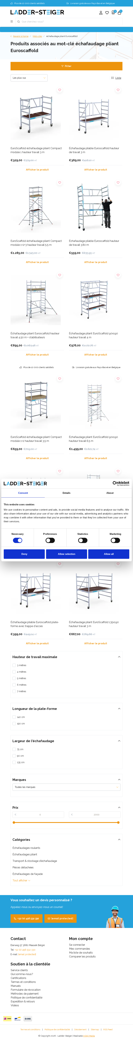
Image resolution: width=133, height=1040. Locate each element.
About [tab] (110, 493)
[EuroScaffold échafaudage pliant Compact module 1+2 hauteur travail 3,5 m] (37, 403)
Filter (68, 66)
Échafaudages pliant (24, 854)
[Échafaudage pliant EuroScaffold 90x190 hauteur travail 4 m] (95, 300)
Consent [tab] (23, 493)
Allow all (109, 554)
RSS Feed (108, 1029)
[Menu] (12, 22)
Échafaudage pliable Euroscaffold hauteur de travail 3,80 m (94, 242)
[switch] (50, 540)
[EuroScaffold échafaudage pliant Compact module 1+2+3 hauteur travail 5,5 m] (37, 207)
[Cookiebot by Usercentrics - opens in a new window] (115, 483)
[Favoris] (107, 13)
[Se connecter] (101, 13)
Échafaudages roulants (26, 847)
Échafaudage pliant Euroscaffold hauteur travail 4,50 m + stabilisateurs (35, 335)
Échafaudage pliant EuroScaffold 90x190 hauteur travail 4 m (93, 335)
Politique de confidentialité (57, 1029)
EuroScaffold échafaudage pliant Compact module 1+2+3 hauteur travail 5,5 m (36, 242)
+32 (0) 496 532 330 (28, 918)
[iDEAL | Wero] (7, 1018)
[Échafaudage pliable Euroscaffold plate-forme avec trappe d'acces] (37, 588)
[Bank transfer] (28, 1018)
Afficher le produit (37, 169)
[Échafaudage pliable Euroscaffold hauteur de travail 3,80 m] (95, 207)
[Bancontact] (17, 1018)
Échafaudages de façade (27, 874)
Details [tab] (67, 493)
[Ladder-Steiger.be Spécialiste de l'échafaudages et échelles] (37, 12)
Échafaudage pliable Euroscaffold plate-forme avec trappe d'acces (35, 624)
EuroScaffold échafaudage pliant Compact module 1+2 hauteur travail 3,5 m (36, 438)
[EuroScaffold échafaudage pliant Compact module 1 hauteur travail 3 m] (37, 114)
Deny (24, 554)
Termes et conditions (30, 1029)
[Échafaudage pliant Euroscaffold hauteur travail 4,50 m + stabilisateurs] (37, 300)
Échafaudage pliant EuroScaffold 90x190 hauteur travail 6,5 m (93, 438)
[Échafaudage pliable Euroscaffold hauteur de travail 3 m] (95, 114)
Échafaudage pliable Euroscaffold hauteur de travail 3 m (94, 150)
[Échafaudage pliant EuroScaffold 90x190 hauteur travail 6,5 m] (95, 403)
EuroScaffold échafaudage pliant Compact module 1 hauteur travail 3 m (36, 150)
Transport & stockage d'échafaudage (34, 860)
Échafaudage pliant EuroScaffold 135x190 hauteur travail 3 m (94, 624)
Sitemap (95, 1029)
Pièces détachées (23, 867)
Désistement (80, 1029)
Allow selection (66, 554)
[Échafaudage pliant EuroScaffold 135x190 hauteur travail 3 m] (95, 588)
